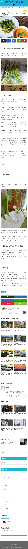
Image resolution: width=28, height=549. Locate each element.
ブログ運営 (5, 485)
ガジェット (5, 477)
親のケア (4, 508)
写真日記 (4, 292)
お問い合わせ (14, 544)
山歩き (4, 493)
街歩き (4, 504)
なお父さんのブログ (14, 3)
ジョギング (5, 481)
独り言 (4, 497)
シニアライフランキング (6, 530)
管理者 (7, 387)
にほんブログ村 (5, 518)
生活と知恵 (5, 501)
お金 (3, 473)
